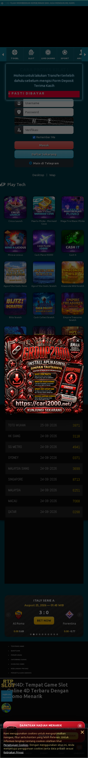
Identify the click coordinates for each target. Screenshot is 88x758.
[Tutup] (78, 341)
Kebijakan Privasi (13, 752)
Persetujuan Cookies (16, 745)
